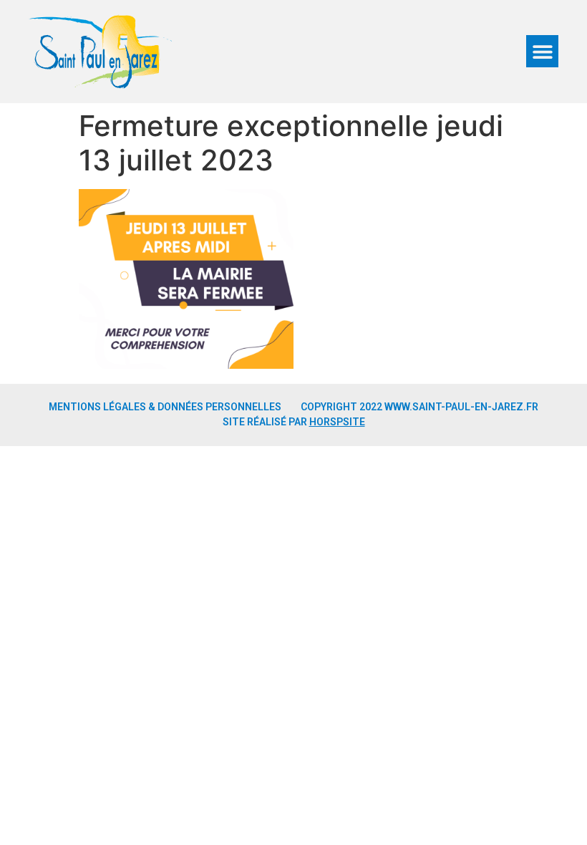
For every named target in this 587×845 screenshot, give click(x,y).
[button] (542, 51)
